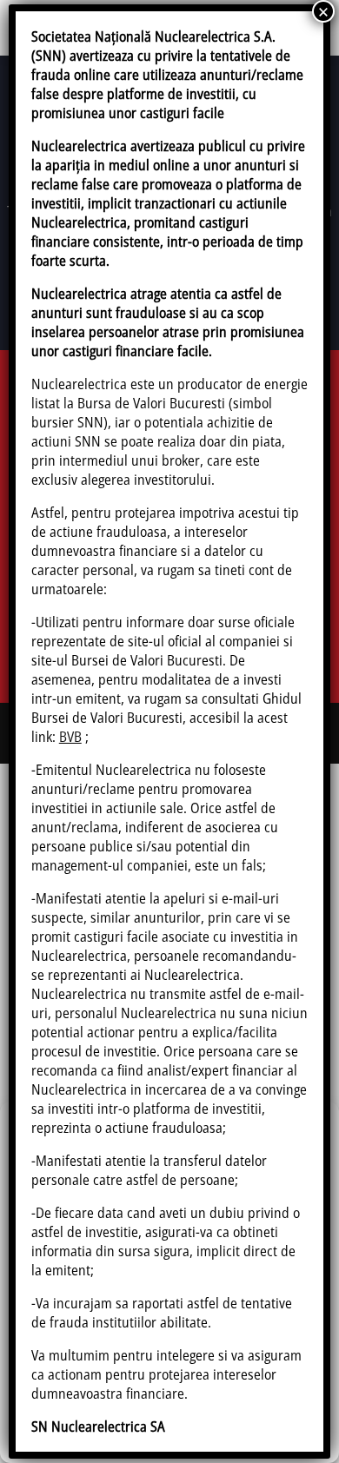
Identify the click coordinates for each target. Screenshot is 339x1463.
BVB (70, 736)
